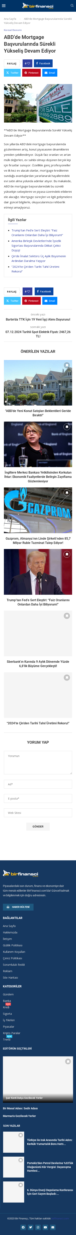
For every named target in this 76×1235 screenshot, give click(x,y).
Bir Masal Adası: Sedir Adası (20, 1108)
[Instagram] (38, 1227)
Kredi (6, 1007)
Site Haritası (10, 977)
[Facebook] (23, 1227)
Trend (6, 1039)
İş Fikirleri (9, 1020)
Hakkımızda (10, 932)
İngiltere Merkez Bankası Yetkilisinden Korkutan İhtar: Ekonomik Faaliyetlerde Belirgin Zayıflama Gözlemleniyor (38, 477)
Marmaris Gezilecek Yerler (19, 1116)
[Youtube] (45, 1227)
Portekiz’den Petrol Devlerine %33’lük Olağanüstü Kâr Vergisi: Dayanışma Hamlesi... (50, 1167)
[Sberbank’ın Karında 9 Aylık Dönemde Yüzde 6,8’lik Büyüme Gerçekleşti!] (38, 633)
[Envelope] (53, 1227)
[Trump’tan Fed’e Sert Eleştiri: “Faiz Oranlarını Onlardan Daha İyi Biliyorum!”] (38, 572)
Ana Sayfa (10, 19)
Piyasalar (8, 1026)
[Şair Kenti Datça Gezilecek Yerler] (38, 1079)
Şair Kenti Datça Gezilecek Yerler (24, 1097)
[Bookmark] (67, 365)
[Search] (72, 6)
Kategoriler (12, 986)
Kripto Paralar (11, 1033)
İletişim (7, 939)
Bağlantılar (12, 918)
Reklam (7, 971)
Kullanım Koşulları (14, 951)
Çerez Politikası (12, 958)
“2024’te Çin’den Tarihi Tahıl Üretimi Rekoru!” (38, 723)
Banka (7, 1000)
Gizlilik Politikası (12, 945)
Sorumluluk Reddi (14, 964)
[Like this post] (28, 63)
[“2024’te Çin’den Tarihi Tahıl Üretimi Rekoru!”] (38, 695)
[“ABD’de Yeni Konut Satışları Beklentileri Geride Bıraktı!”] (38, 383)
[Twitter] (30, 1227)
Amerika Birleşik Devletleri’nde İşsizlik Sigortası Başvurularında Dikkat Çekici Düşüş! (36, 245)
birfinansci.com (60, 1218)
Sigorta (7, 1013)
